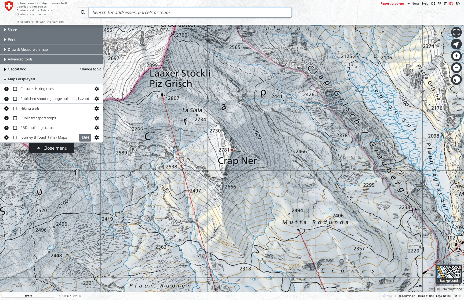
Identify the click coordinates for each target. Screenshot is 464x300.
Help (425, 3)
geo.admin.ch (406, 296)
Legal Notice (443, 296)
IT (445, 3)
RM (458, 3)
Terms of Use (426, 296)
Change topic (90, 69)
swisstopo (455, 289)
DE (433, 3)
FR (439, 3)
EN (451, 3)
